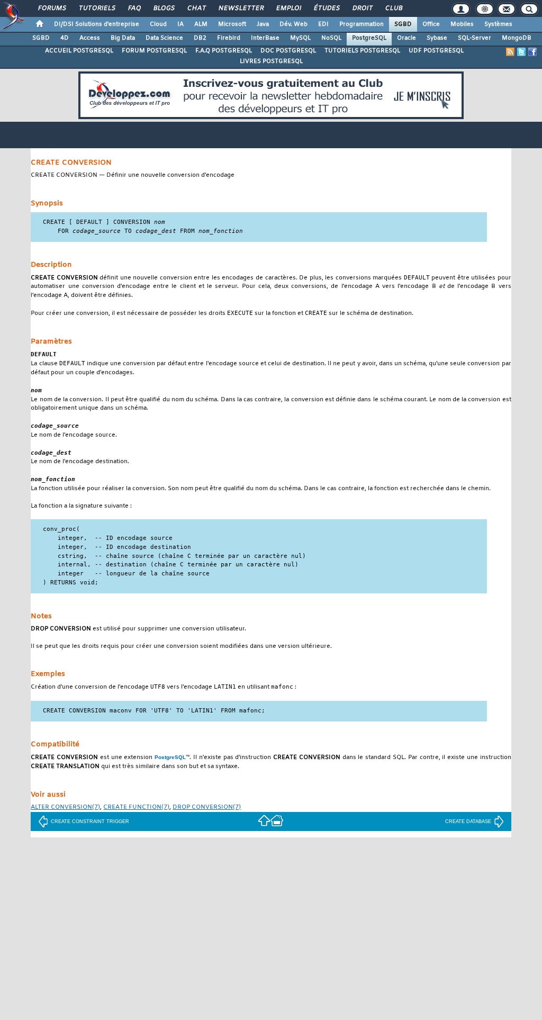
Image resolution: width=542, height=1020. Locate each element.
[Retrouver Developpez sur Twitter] (521, 52)
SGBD (403, 24)
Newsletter (240, 8)
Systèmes (498, 24)
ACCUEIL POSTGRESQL (79, 51)
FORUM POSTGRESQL (154, 51)
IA (180, 24)
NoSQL (331, 38)
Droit (362, 8)
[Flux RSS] (510, 52)
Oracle (406, 38)
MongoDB (516, 38)
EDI (323, 24)
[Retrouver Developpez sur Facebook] (532, 52)
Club (393, 8)
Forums (52, 8)
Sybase (437, 38)
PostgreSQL (369, 38)
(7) (65, 807)
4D (64, 38)
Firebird (228, 38)
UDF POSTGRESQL (436, 51)
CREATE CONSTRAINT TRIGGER (90, 821)
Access (89, 38)
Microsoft (232, 24)
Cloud (158, 24)
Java (263, 24)
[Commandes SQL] (264, 820)
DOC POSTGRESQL (288, 51)
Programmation (361, 24)
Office (431, 24)
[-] (276, 820)
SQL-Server (474, 38)
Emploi (288, 8)
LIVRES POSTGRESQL (271, 61)
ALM (200, 24)
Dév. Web (293, 24)
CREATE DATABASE (468, 821)
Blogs (163, 8)
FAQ (134, 8)
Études (326, 8)
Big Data (123, 38)
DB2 (200, 38)
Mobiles (462, 24)
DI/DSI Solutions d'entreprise (96, 24)
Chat (196, 8)
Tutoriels (96, 8)
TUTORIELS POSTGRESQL (362, 51)
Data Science (164, 38)
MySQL (300, 38)
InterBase (265, 38)
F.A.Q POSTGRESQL (223, 51)
